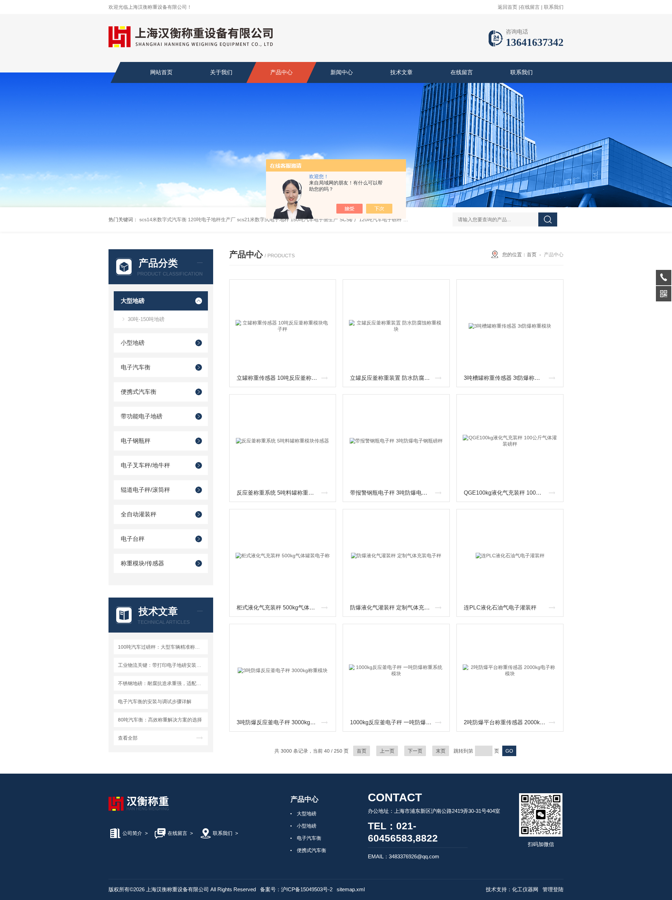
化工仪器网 (525, 889)
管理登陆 (553, 889)
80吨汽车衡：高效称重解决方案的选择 (160, 720)
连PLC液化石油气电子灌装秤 (500, 608)
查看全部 (128, 738)
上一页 (387, 751)
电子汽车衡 (135, 367)
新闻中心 (341, 72)
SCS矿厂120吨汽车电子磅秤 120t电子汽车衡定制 (393, 219)
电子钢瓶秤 (135, 441)
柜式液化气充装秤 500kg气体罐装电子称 (284, 608)
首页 (532, 254)
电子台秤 (133, 539)
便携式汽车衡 (138, 392)
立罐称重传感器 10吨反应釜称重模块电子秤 (284, 378)
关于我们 (221, 72)
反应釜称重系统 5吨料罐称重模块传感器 (284, 493)
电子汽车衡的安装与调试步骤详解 (154, 701)
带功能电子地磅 (141, 416)
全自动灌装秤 (138, 514)
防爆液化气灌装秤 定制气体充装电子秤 (398, 608)
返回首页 (507, 7)
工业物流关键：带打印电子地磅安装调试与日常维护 (162, 665)
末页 (441, 751)
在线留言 (530, 7)
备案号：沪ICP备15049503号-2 (296, 889)
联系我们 (554, 7)
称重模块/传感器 (142, 563)
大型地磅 (133, 301)
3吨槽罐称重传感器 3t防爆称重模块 (507, 378)
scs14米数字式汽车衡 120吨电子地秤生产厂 (187, 219)
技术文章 (401, 72)
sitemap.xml (351, 889)
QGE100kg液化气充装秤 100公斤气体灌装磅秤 (512, 493)
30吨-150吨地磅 (146, 319)
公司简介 (132, 833)
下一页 (415, 751)
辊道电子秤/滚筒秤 (145, 490)
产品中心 (281, 72)
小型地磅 (133, 343)
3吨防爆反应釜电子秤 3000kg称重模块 (284, 722)
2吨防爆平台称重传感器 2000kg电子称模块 (512, 722)
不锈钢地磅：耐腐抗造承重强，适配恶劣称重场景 (162, 683)
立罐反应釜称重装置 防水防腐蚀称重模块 (398, 378)
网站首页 (161, 72)
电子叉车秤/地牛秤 (145, 465)
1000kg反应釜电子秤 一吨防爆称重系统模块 (398, 722)
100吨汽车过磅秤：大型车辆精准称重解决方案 (162, 647)
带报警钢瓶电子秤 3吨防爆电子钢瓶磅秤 (398, 493)
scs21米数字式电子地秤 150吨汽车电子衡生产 (287, 219)
